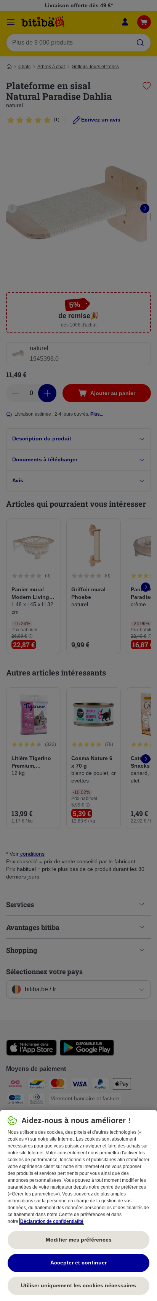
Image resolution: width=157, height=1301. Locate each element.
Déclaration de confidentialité (51, 1221)
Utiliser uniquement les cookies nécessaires (78, 1285)
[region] (78, 1205)
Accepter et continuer (78, 1262)
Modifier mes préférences (79, 1240)
